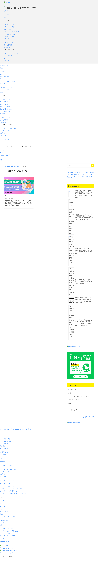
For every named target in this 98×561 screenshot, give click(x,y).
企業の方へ (7, 39)
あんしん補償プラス (10, 34)
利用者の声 (7, 47)
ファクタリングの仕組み (7, 486)
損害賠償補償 (4, 443)
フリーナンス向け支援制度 (8, 516)
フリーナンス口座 (9, 27)
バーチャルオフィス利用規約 (9, 531)
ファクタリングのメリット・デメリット (11, 488)
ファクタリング (4, 71)
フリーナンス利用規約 (6, 528)
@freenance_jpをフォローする (85, 417)
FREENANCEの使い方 (6, 87)
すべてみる (3, 83)
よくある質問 (8, 45)
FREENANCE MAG (29, 7)
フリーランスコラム (6, 89)
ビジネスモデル (8, 56)
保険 (1, 74)
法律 (1, 92)
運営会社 (2, 538)
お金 (1, 68)
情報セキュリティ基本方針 (8, 536)
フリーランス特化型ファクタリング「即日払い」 (14, 493)
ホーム (2, 433)
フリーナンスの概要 (10, 24)
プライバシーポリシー (6, 533)
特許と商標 (7, 60)
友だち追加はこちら (77, 422)
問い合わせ (7, 14)
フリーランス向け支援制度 (8, 81)
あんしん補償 (8, 29)
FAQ (1, 458)
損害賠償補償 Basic (5, 441)
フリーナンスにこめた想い (11, 53)
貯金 (1, 79)
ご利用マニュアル (9, 42)
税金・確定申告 (4, 76)
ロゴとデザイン (8, 58)
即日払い (2, 446)
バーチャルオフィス (10, 36)
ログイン (6, 17)
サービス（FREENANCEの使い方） (78, 396)
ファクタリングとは (6, 484)
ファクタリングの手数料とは (8, 491)
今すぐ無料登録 (4, 139)
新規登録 (6, 11)
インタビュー (4, 65)
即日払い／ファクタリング (11, 31)
